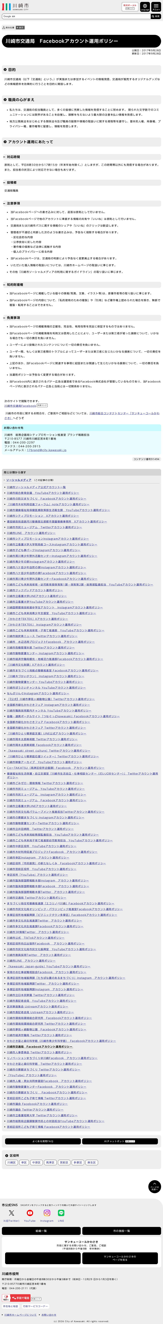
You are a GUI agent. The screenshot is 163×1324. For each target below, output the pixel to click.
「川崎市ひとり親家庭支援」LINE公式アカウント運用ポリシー (46, 733)
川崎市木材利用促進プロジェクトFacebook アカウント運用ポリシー (52, 852)
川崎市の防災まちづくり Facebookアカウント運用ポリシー (46, 498)
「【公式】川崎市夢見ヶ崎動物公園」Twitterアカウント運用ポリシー (51, 699)
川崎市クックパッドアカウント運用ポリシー (35, 590)
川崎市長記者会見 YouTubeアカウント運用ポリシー (41, 1001)
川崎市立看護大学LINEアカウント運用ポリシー (37, 596)
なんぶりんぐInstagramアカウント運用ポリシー (38, 693)
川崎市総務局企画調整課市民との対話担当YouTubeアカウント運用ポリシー (55, 1121)
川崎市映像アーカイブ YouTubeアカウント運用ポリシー (44, 762)
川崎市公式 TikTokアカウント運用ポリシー (36, 938)
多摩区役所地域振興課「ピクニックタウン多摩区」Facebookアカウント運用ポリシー (62, 915)
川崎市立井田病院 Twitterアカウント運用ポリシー (40, 829)
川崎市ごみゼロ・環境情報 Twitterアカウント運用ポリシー (45, 783)
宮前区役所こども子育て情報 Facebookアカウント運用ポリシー (48, 1127)
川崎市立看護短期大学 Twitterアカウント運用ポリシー (42, 1115)
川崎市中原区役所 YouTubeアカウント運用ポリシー (41, 846)
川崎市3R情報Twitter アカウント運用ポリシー (38, 932)
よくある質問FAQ (42, 1141)
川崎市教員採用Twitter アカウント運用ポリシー (39, 955)
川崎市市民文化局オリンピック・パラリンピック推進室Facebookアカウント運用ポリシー (65, 909)
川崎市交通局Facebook (25, 406)
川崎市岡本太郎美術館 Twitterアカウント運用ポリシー (42, 739)
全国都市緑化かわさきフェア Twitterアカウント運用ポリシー (46, 728)
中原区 (36, 1162)
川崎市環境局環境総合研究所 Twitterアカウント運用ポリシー (46, 1023)
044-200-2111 (18, 1288)
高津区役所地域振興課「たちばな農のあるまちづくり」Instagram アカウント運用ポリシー (66, 978)
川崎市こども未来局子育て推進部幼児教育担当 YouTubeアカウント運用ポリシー (60, 840)
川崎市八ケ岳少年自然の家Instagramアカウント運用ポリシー (46, 567)
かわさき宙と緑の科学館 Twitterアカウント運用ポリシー (44, 1064)
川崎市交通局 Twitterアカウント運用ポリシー (36, 897)
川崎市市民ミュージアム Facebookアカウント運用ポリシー (46, 800)
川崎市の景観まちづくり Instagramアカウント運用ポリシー (45, 817)
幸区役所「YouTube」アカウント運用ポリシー (37, 875)
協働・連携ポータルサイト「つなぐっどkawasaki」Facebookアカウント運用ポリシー (63, 716)
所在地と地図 (10, 1306)
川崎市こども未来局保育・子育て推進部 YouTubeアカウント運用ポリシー (55, 630)
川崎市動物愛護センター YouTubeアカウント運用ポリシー (45, 682)
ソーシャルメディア (19, 480)
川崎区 (11, 1162)
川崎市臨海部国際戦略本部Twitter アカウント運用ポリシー (46, 892)
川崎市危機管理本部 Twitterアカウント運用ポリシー (41, 647)
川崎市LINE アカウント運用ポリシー (31, 533)
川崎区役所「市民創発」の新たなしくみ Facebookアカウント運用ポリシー (56, 863)
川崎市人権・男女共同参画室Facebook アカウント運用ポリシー (49, 1081)
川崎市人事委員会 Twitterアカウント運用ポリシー (39, 1052)
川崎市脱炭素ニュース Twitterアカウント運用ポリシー (42, 636)
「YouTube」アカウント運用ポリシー (32, 1075)
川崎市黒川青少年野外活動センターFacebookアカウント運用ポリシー (52, 579)
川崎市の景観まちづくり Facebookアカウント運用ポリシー (47, 1092)
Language (145, 10)
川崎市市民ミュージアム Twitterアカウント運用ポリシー (44, 527)
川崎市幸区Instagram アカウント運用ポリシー (38, 857)
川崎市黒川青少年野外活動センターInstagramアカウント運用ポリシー (52, 556)
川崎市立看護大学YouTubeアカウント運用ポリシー (40, 602)
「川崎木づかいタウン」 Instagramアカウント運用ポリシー (45, 676)
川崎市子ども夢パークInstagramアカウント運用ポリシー (44, 550)
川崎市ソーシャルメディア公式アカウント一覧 (36, 487)
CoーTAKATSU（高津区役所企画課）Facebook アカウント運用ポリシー (56, 768)
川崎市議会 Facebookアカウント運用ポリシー (37, 1104)
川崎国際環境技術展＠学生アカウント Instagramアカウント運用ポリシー (55, 607)
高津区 (50, 1162)
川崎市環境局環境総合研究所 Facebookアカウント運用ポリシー (49, 1018)
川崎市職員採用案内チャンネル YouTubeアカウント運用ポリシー (49, 710)
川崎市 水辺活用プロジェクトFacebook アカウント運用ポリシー (51, 642)
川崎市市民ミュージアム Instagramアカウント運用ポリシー (46, 794)
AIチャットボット (119, 1141)
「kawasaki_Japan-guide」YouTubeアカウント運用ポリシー (49, 966)
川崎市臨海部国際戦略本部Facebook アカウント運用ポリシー (48, 886)
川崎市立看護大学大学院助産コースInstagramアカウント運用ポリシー (52, 544)
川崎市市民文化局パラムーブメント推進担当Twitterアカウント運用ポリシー (56, 812)
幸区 (24, 1162)
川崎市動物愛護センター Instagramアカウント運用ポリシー (45, 653)
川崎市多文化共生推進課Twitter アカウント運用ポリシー (44, 920)
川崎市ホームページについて (20, 1315)
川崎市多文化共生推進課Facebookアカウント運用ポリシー (45, 926)
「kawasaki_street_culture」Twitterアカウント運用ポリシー (49, 750)
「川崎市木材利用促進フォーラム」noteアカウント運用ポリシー (48, 504)
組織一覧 (41, 1231)
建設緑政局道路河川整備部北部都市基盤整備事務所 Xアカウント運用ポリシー (57, 521)
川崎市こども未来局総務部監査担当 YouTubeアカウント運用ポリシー (53, 834)
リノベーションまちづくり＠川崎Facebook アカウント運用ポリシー (52, 1058)
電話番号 (43, 1258)
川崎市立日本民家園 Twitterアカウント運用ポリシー (41, 995)
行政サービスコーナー (35, 1306)
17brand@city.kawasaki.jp (47, 450)
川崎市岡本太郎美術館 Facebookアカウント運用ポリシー (44, 745)
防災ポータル (130, 6)
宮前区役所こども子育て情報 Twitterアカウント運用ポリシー (46, 1098)
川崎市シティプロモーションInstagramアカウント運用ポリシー (48, 538)
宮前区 (64, 1162)
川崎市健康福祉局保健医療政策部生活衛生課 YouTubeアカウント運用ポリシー (58, 510)
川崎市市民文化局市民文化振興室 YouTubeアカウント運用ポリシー (51, 949)
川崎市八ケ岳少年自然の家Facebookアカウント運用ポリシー (46, 573)
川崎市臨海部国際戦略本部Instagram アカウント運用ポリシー (48, 880)
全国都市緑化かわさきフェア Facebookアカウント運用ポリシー (48, 722)
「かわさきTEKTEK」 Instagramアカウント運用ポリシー (44, 624)
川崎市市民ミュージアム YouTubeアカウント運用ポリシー (46, 789)
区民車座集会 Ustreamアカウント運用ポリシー (37, 1006)
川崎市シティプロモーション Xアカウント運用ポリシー (43, 516)
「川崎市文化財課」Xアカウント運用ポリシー (36, 665)
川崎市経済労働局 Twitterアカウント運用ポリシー (39, 1035)
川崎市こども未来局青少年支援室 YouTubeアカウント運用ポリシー (51, 613)
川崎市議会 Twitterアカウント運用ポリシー (35, 1109)
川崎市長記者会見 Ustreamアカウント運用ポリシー (40, 1012)
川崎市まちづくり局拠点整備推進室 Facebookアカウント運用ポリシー (53, 670)
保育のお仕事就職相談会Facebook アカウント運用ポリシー (46, 972)
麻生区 (92, 1162)
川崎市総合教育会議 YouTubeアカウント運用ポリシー (43, 493)
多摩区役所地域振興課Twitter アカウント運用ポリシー (43, 983)
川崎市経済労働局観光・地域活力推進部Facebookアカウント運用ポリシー (55, 659)
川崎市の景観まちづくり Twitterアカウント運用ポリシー (43, 1069)
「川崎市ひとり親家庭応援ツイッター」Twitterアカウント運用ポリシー (53, 756)
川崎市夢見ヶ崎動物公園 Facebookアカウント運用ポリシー (46, 1029)
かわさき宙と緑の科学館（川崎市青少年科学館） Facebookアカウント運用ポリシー (61, 1041)
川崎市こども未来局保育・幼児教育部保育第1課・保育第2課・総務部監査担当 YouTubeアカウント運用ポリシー (80, 584)
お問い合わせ (49, 1315)
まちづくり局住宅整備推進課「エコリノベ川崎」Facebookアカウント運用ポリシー (60, 903)
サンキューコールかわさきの (120, 1258)
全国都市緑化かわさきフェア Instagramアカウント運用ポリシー (48, 705)
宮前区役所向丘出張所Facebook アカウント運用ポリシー (46, 943)
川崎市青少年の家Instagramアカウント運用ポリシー (41, 561)
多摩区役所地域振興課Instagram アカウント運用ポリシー (45, 989)
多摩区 (78, 1162)
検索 (157, 16)
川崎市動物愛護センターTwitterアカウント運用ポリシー (43, 823)
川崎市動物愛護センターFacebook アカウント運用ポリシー (46, 1086)
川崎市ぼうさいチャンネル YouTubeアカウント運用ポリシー (46, 687)
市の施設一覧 (121, 1231)
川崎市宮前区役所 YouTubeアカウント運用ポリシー (41, 869)
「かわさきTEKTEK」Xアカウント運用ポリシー (37, 619)
